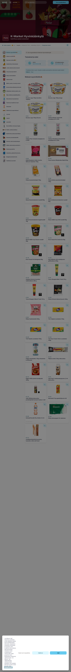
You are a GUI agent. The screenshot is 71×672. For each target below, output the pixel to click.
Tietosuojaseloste (8, 667)
